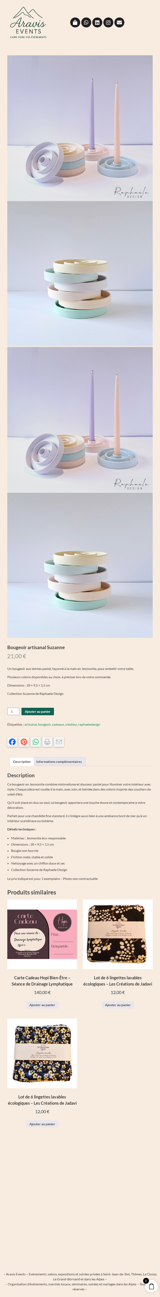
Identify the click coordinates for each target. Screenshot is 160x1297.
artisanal (30, 724)
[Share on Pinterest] (24, 742)
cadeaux (58, 724)
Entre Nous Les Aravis (133, 1215)
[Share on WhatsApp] (36, 742)
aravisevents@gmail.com (136, 1196)
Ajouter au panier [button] (42, 1005)
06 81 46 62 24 (130, 1186)
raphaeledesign (89, 724)
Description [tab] (22, 761)
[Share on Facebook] (12, 742)
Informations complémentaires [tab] (59, 761)
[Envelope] (119, 22)
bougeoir (44, 724)
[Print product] (47, 742)
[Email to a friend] (59, 742)
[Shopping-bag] (75, 22)
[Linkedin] (97, 22)
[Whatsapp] (86, 22)
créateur (71, 724)
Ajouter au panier (38, 711)
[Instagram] (108, 22)
